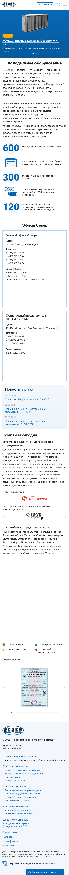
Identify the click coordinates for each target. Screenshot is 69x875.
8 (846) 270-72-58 (15, 253)
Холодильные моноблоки (18, 810)
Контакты (8, 845)
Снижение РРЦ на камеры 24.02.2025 (27, 399)
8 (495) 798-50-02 (15, 336)
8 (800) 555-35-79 (15, 263)
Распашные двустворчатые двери (22, 794)
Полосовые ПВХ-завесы (17, 800)
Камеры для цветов (15, 780)
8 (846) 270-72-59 (15, 256)
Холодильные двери (14, 786)
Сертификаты (10, 841)
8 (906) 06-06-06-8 (15, 343)
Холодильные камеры (15, 766)
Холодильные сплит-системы (20, 814)
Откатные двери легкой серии (20, 797)
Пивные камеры (13, 777)
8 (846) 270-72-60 (15, 260)
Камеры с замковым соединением (22, 770)
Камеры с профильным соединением (24, 774)
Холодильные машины (15, 806)
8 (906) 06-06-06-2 (15, 340)
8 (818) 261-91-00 (11, 748)
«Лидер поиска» (50, 864)
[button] (2, 21)
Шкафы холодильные (15, 819)
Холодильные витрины (16, 823)
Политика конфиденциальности (19, 756)
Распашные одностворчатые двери (23, 790)
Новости (7, 837)
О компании (9, 832)
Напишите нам (45, 5)
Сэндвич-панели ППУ (15, 826)
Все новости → (30, 390)
